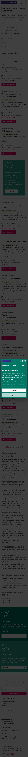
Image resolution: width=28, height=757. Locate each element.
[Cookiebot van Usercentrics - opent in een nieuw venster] (20, 361)
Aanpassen (13, 395)
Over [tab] (23, 365)
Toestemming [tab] (5, 365)
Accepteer (14, 390)
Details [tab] (14, 365)
